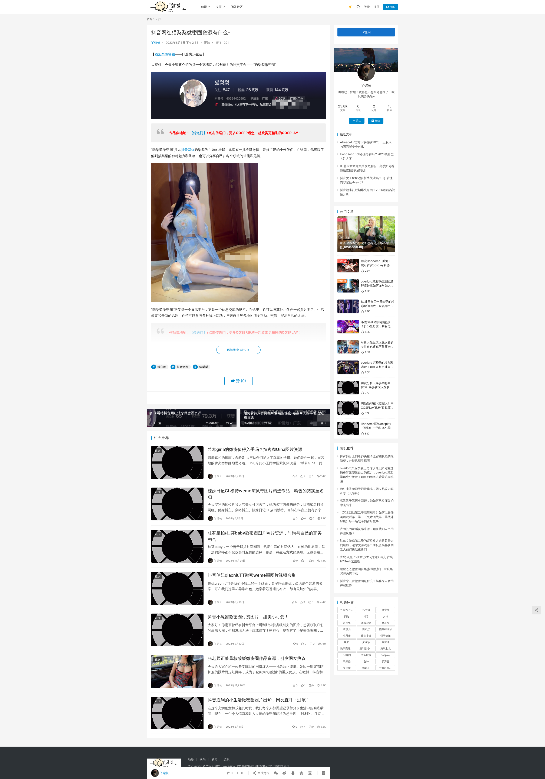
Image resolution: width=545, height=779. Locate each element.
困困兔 (347, 622)
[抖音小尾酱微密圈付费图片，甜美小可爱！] (177, 630)
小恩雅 (347, 635)
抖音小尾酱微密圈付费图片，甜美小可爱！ (248, 616)
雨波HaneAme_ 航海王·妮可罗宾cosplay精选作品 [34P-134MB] (377, 265)
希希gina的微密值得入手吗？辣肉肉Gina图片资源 (255, 449)
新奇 (215, 759)
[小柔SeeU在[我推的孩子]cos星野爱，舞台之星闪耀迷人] (348, 326)
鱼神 (366, 661)
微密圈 (170, 54)
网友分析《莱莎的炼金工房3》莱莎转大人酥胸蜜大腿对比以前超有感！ (377, 387)
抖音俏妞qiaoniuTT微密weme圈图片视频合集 (252, 575)
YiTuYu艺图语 (348, 609)
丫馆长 (155, 42)
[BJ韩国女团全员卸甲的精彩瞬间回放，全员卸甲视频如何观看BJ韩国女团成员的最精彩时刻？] (348, 306)
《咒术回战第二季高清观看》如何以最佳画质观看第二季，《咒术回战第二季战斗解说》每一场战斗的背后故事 (367, 517)
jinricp (366, 642)
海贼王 (366, 667)
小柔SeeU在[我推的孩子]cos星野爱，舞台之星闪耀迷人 (377, 326)
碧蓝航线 (366, 655)
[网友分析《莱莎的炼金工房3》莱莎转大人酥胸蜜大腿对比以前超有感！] (348, 387)
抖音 (366, 616)
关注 (358, 120)
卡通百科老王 (386, 667)
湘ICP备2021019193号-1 (272, 766)
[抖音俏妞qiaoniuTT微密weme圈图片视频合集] (177, 588)
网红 (346, 616)
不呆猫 (347, 661)
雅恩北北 (385, 648)
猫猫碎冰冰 (385, 629)
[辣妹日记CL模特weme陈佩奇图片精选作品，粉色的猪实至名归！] (177, 504)
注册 (377, 7)
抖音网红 (188, 150)
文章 (219, 7)
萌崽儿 (347, 629)
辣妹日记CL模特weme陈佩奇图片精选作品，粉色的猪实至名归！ (266, 494)
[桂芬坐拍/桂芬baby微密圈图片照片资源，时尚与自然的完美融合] (177, 546)
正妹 (207, 42)
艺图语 (366, 609)
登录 (367, 7)
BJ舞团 (347, 655)
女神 (385, 616)
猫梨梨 (160, 54)
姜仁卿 (347, 667)
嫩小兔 (385, 622)
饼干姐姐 (385, 635)
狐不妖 (366, 629)
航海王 (385, 661)
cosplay (385, 655)
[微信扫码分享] (276, 773)
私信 (377, 120)
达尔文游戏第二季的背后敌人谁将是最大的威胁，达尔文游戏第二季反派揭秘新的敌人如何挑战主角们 (367, 545)
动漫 (204, 7)
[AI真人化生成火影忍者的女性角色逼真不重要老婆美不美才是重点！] (348, 347)
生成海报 (263, 773)
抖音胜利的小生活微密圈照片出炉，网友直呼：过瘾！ (259, 699)
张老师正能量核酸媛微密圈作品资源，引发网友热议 (257, 658)
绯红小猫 (366, 635)
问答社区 (237, 7)
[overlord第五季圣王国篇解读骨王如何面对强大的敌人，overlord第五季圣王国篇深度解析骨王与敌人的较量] (348, 286)
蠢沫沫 (385, 642)
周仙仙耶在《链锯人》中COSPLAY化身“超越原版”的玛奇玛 (378, 407)
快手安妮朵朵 (348, 648)
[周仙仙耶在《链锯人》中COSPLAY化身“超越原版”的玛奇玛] (348, 408)
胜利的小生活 (367, 648)
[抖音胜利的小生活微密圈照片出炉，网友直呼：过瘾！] (177, 713)
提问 (368, 32)
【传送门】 (198, 133)
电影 (346, 642)
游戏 (226, 759)
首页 (149, 19)
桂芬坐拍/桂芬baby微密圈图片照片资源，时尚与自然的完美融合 (265, 536)
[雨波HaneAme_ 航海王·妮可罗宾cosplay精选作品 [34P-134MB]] (348, 265)
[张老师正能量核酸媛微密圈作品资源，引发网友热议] (177, 671)
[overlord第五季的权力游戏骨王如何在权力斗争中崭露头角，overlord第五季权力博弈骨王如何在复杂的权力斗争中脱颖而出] (348, 367)
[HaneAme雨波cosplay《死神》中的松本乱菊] (348, 428)
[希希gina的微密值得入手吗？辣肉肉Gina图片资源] (177, 462)
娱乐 (203, 759)
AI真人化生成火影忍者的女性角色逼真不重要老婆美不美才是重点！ (377, 346)
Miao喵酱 (366, 622)
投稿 (392, 7)
